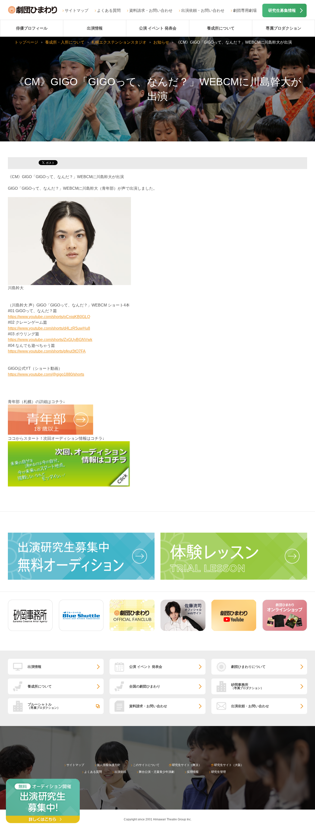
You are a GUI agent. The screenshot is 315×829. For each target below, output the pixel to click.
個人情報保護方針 (108, 765)
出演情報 (95, 28)
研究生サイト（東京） (187, 765)
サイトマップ (76, 10)
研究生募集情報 (282, 10)
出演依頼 (120, 772)
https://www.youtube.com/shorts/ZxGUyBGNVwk (50, 340)
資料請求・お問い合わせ (151, 10)
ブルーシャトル (44, 706)
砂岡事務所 (247, 686)
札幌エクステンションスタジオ (118, 42)
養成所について (221, 28)
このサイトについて (146, 765)
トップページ (26, 42)
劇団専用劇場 (245, 10)
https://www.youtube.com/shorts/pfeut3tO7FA (47, 351)
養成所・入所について (64, 42)
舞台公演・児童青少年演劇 (156, 772)
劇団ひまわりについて (248, 667)
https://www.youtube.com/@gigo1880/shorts (46, 374)
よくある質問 (109, 10)
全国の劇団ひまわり (144, 686)
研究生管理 (218, 772)
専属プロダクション (283, 28)
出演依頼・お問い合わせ (202, 10)
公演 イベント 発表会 (157, 28)
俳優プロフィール (31, 28)
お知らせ (161, 42)
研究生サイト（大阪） (229, 765)
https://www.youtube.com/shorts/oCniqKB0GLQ (49, 317)
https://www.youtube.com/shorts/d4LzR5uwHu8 (49, 328)
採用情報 (193, 772)
